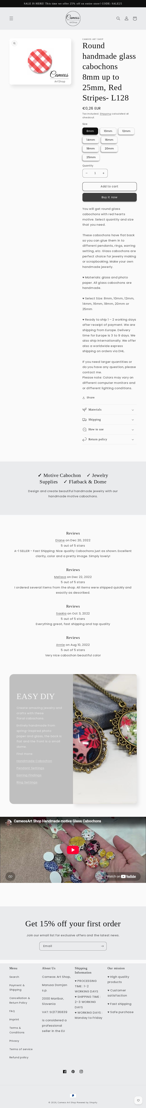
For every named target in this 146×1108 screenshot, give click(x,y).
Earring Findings (29, 775)
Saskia (61, 613)
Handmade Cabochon (34, 761)
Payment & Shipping (17, 988)
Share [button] (91, 397)
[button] (11, 18)
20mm (109, 148)
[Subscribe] (102, 946)
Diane (60, 540)
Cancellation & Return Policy (19, 1000)
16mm (109, 140)
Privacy (14, 1041)
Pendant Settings (30, 768)
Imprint (14, 1019)
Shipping (105, 113)
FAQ (12, 1011)
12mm (126, 131)
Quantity (87, 165)
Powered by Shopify (87, 1102)
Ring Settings (27, 782)
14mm (91, 140)
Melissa (60, 577)
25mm (91, 157)
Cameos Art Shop (67, 1102)
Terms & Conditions (17, 1030)
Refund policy (18, 1057)
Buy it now (109, 197)
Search (14, 977)
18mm (91, 148)
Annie (60, 645)
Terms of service (21, 1049)
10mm (108, 131)
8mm (90, 131)
